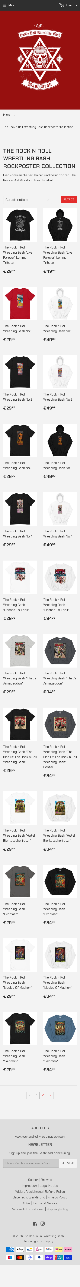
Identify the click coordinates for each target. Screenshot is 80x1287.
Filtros (69, 199)
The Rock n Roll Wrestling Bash (43, 1236)
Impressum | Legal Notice (40, 1186)
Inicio (6, 115)
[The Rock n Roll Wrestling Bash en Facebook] (35, 1224)
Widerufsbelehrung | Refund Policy (40, 1192)
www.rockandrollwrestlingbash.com (40, 1136)
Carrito (71, 5)
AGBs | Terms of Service (40, 1203)
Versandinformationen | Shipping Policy (40, 1209)
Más (11, 5)
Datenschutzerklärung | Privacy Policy (40, 1197)
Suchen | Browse (40, 1180)
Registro (67, 1163)
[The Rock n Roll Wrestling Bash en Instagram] (43, 1224)
